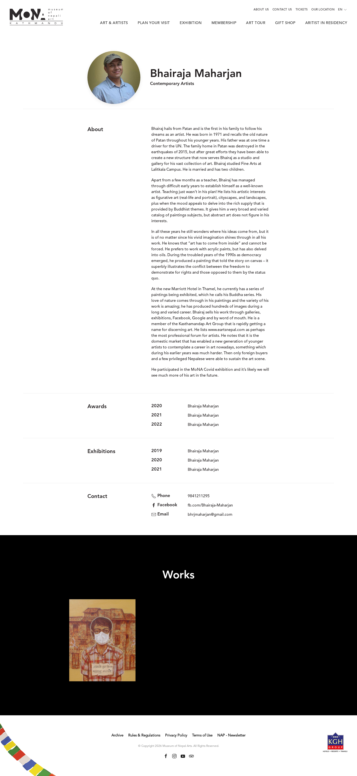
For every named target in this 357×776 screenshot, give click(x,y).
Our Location (323, 9)
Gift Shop (285, 23)
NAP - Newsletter (231, 735)
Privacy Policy (176, 735)
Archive (117, 735)
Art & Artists (114, 23)
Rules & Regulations (144, 735)
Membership (224, 23)
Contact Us (282, 9)
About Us (261, 9)
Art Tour (255, 23)
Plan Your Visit (154, 23)
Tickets (302, 9)
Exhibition (191, 23)
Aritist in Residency (326, 23)
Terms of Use (202, 735)
